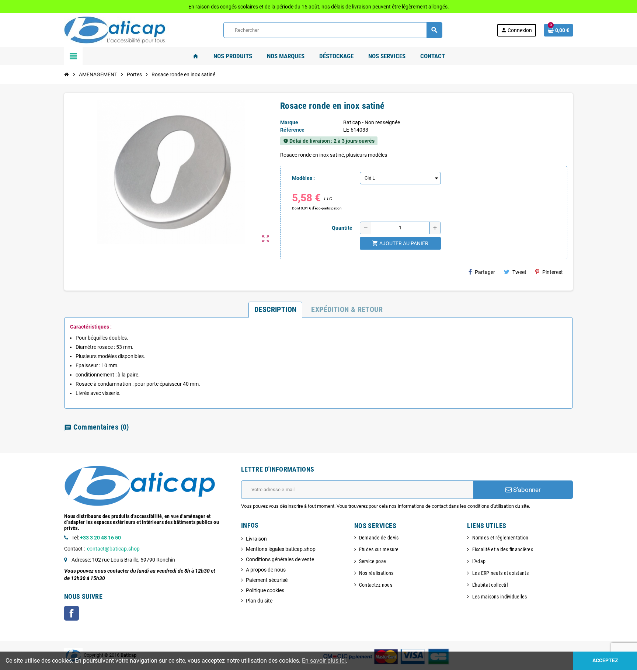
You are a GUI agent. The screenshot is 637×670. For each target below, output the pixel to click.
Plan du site (259, 601)
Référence (292, 130)
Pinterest (552, 272)
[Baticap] (116, 29)
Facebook (71, 613)
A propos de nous (266, 570)
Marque (289, 122)
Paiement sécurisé (267, 580)
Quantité (342, 228)
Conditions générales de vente (280, 559)
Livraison (256, 539)
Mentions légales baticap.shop (281, 549)
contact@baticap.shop (113, 549)
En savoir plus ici (324, 660)
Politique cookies (265, 590)
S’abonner (526, 489)
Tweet (519, 272)
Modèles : (303, 178)
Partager (485, 272)
